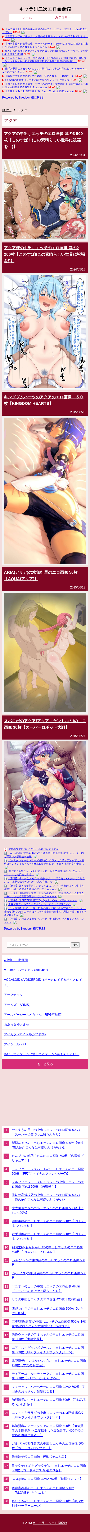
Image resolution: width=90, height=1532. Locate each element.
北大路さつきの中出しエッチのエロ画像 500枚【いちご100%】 (48, 1210)
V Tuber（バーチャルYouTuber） (27, 970)
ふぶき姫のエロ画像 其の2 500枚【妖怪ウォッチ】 (47, 1479)
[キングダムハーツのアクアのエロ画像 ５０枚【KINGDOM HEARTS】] (45, 562)
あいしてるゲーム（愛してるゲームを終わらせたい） (41, 1054)
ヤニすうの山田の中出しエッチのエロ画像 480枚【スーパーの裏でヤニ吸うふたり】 (46, 1289)
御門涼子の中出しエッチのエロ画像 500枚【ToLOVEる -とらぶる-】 (49, 1402)
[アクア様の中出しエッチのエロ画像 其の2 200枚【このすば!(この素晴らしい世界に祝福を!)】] (45, 387)
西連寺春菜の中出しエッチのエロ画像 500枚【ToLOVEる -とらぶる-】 (43, 1490)
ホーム (27, 17)
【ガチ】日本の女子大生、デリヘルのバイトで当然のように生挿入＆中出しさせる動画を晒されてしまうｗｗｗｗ (45, 45)
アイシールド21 (15, 1044)
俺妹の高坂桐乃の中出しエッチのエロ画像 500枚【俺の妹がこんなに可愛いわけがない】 (46, 1197)
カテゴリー (63, 17)
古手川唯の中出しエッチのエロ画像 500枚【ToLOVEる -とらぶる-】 (49, 1236)
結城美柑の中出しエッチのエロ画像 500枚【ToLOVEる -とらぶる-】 (49, 1223)
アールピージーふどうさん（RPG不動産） (34, 1014)
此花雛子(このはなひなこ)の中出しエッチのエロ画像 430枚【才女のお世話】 (49, 1363)
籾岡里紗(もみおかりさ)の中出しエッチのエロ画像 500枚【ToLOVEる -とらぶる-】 (47, 1250)
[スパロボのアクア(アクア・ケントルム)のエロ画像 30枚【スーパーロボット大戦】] (45, 836)
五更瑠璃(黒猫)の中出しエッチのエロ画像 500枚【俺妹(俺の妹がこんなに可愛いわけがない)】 (49, 1324)
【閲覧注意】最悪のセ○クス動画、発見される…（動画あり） (39, 75)
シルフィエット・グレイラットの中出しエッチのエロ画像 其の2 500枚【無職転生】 (48, 1184)
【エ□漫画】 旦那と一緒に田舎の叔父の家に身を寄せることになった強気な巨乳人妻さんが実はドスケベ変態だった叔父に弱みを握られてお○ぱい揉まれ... (45, 912)
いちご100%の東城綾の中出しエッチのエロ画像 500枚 (48, 1263)
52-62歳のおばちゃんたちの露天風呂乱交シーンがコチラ (37, 79)
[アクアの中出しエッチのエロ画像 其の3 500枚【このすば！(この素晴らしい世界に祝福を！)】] (45, 238)
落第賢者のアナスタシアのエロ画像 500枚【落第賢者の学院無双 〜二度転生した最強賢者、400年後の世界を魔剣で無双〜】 (48, 1430)
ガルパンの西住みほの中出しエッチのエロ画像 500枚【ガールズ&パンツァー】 (48, 1446)
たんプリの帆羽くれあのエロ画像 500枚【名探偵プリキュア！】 (48, 1158)
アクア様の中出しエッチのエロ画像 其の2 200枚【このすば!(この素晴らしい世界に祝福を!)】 (44, 254)
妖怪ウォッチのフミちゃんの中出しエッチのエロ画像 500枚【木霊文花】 (48, 1337)
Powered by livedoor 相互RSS (23, 97)
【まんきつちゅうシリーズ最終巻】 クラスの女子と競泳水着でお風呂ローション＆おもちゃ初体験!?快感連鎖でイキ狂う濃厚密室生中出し (44, 60)
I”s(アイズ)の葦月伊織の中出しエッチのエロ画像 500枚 (49, 1275)
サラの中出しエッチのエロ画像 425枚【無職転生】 (48, 1299)
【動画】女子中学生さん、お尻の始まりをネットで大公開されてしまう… (46, 36)
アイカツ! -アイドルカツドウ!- (25, 1034)
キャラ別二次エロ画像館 (45, 9)
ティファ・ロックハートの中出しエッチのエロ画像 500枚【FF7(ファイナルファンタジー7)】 (48, 1171)
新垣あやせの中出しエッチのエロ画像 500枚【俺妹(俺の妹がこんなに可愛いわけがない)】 (48, 1145)
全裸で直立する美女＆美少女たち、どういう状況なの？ (39, 904)
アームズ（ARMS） (18, 1004)
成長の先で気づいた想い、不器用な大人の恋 (33, 849)
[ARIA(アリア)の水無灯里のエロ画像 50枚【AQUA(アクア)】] (45, 711)
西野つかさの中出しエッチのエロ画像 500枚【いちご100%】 (48, 1311)
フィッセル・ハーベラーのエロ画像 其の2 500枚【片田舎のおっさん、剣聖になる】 (49, 1389)
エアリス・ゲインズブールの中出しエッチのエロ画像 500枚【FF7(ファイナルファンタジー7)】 (48, 1350)
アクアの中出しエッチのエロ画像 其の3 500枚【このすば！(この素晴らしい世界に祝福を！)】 (43, 140)
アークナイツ (13, 994)
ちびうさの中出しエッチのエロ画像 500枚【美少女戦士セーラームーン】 (48, 1503)
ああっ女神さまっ (16, 1024)
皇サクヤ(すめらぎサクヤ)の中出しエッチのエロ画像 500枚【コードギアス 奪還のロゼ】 (49, 1468)
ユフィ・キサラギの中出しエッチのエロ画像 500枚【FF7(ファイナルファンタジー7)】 (48, 1415)
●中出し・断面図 (16, 960)
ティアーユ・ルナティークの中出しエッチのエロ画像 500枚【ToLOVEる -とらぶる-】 (48, 1376)
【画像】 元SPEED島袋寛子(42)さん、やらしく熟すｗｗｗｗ (39, 91)
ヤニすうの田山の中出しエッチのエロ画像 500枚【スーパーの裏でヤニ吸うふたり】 (46, 1132)
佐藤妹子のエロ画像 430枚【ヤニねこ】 (40, 1456)
